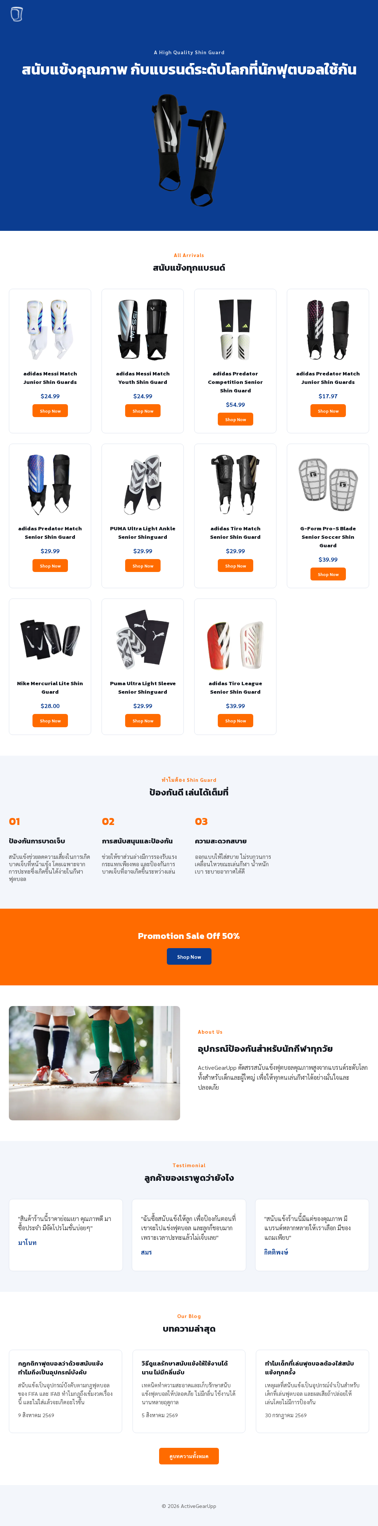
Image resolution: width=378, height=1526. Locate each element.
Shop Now (50, 411)
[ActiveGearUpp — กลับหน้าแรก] (17, 15)
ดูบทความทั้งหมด (189, 1456)
